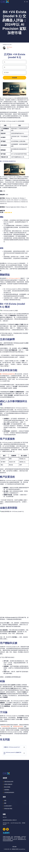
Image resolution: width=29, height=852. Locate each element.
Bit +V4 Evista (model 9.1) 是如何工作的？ (12, 753)
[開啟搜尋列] (25, 1)
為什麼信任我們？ (8, 805)
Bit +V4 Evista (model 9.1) (13, 278)
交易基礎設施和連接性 (9, 792)
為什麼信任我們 (5, 726)
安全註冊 (14, 77)
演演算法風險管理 (8, 784)
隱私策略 (14, 846)
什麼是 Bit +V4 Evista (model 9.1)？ (12, 747)
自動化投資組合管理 (8, 781)
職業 (5, 800)
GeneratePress (21, 849)
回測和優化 (6, 789)
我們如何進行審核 (8, 808)
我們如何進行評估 (18, 726)
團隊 (5, 803)
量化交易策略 (7, 787)
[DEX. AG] (5, 1)
